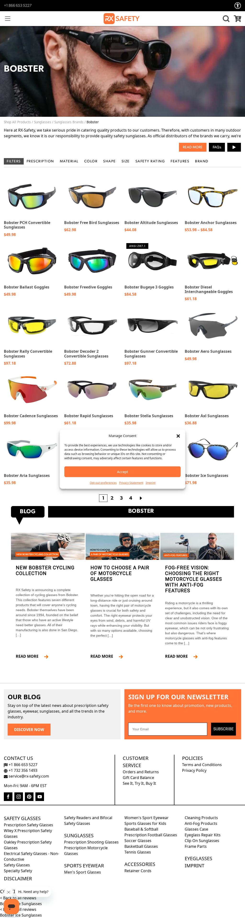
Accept (122, 471)
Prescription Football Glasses (150, 835)
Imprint (151, 482)
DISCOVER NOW (29, 729)
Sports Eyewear (84, 865)
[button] (178, 435)
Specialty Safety (18, 870)
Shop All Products (17, 122)
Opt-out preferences (103, 482)
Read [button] (187, 147)
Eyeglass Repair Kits (203, 835)
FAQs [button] (217, 147)
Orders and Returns (141, 771)
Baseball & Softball (141, 829)
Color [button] (91, 161)
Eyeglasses (198, 858)
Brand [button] (201, 161)
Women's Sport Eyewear (146, 817)
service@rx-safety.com (28, 776)
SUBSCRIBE (223, 729)
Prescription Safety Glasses (28, 824)
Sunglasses (42, 122)
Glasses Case (196, 829)
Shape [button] (109, 161)
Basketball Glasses (141, 846)
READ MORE (29, 656)
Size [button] (126, 161)
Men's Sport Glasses (82, 872)
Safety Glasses (22, 818)
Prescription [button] (40, 161)
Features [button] (180, 161)
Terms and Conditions (202, 764)
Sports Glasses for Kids (145, 823)
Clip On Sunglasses (202, 840)
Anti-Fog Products (201, 823)
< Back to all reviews (18, 898)
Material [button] (69, 161)
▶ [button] (234, 147)
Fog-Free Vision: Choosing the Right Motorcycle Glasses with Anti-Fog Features (193, 579)
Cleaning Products (201, 817)
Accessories (139, 864)
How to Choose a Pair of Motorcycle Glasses (119, 573)
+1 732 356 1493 (22, 770)
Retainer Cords (137, 870)
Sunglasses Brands (69, 122)
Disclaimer (18, 878)
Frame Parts (196, 846)
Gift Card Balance (138, 777)
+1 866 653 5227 (18, 6)
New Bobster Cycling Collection (45, 570)
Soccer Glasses (137, 840)
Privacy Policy (194, 770)
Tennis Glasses (137, 852)
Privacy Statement (131, 482)
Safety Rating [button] (150, 161)
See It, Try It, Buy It (139, 783)
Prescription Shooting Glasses (91, 842)
